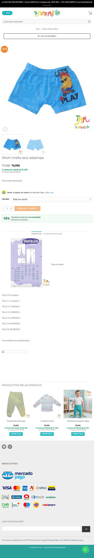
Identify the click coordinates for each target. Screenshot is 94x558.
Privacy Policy (53, 540)
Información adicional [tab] (52, 234)
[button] (7, 13)
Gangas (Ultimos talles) (50, 29)
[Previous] (7, 87)
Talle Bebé (5, 199)
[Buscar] (86, 529)
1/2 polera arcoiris (47, 421)
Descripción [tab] (36, 234)
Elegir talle (16, 434)
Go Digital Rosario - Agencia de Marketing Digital (47, 547)
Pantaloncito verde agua (16, 421)
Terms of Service (71, 540)
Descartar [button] (47, 5)
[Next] (87, 87)
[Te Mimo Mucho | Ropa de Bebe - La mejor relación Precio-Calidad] (47, 13)
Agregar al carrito (27, 208)
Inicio (38, 29)
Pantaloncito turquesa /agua (78, 421)
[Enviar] (89, 21)
